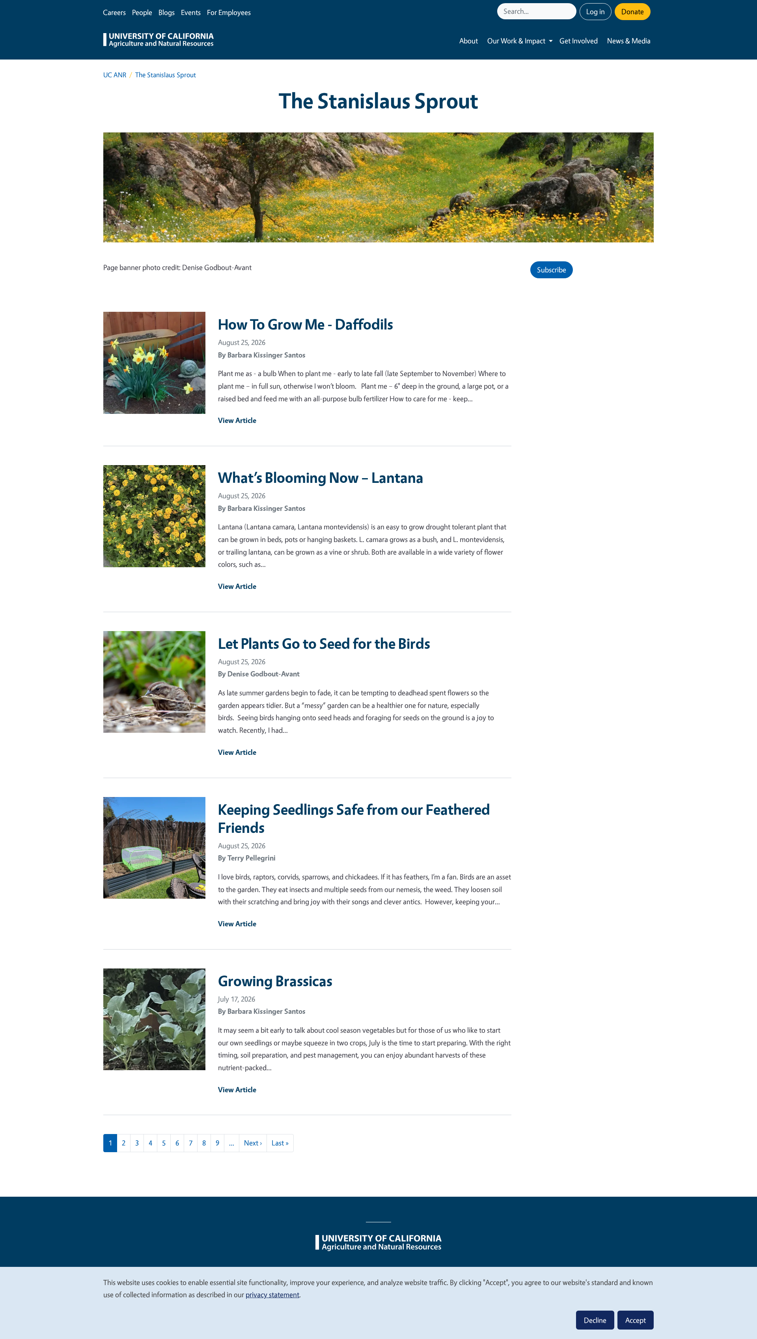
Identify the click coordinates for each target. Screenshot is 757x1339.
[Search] (571, 11)
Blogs (166, 12)
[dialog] (378, 1302)
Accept (635, 1320)
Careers (114, 12)
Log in (595, 11)
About (468, 40)
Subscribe (551, 269)
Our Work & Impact (516, 40)
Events (191, 12)
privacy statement (272, 1294)
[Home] (158, 41)
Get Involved (578, 40)
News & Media (629, 40)
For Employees (229, 12)
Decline (595, 1320)
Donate (632, 11)
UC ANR (114, 75)
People (142, 12)
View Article (237, 420)
